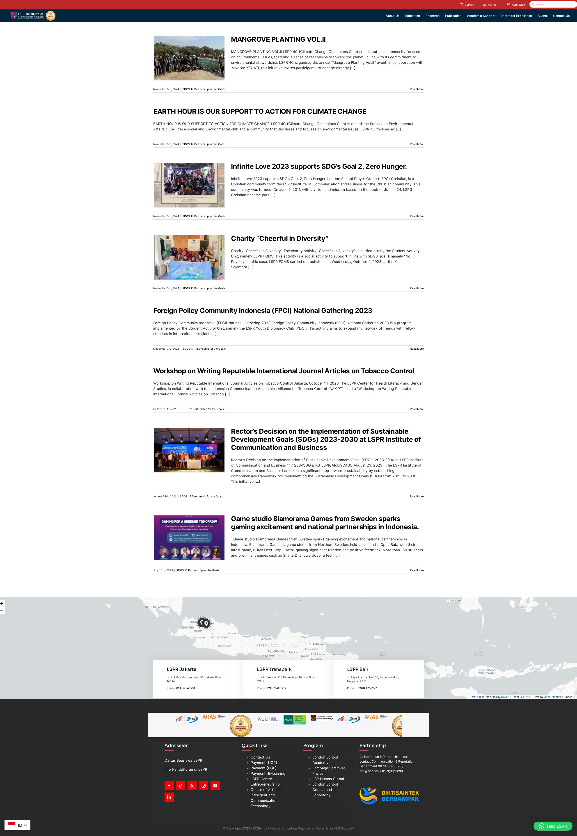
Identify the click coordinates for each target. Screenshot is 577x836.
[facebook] (169, 785)
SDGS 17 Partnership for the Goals (189, 66)
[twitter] (192, 785)
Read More (417, 89)
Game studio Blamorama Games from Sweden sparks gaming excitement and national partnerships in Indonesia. (186, 527)
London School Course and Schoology (325, 789)
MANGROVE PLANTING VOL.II (186, 52)
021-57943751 (185, 688)
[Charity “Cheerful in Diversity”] (189, 257)
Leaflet (479, 697)
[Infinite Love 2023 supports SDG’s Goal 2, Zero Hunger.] (189, 185)
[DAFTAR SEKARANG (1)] (33, 12)
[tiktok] (180, 785)
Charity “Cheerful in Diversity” (186, 252)
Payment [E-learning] (269, 773)
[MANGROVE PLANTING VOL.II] (189, 58)
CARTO (506, 697)
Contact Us (260, 757)
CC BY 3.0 (526, 697)
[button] (206, 623)
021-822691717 (276, 688)
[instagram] (203, 785)
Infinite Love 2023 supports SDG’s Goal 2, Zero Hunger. (186, 177)
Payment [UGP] (264, 762)
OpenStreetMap (553, 697)
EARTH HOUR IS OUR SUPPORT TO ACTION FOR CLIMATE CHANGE (259, 111)
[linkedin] (169, 797)
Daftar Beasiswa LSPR (183, 760)
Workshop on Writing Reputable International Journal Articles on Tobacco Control (283, 371)
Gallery (192, 52)
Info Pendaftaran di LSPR (186, 769)
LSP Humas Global (328, 779)
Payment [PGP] (264, 768)
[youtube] (215, 785)
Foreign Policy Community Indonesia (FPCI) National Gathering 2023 (262, 310)
